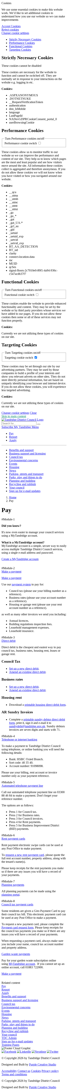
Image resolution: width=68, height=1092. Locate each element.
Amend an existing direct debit (27, 672)
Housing (14, 467)
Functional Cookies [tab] (20, 46)
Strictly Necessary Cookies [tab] (25, 39)
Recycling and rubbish (22, 484)
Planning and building (22, 480)
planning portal (10, 894)
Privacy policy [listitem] (50, 1071)
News (12, 470)
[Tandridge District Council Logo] (22, 419)
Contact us (24, 1071)
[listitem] (8, 427)
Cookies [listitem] (36, 1071)
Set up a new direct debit (24, 668)
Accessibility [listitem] (9, 1071)
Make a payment (11, 578)
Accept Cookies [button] (11, 26)
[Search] (38, 424)
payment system (21, 584)
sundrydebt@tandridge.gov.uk (27, 726)
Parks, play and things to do (25, 477)
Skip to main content (14, 416)
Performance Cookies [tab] (22, 42)
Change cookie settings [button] (15, 33)
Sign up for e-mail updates (24, 491)
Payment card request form (17, 927)
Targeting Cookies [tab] (20, 49)
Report (13, 436)
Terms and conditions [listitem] (14, 1074)
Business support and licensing (27, 453)
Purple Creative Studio (42, 1064)
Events (13, 463)
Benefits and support (21, 450)
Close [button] (33, 412)
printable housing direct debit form (45, 704)
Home (12, 497)
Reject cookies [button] (10, 29)
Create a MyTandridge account (20, 559)
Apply (13, 440)
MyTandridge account (22, 963)
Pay (11, 433)
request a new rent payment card (24, 855)
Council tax (16, 457)
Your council (16, 487)
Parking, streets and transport (26, 474)
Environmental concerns (23, 460)
